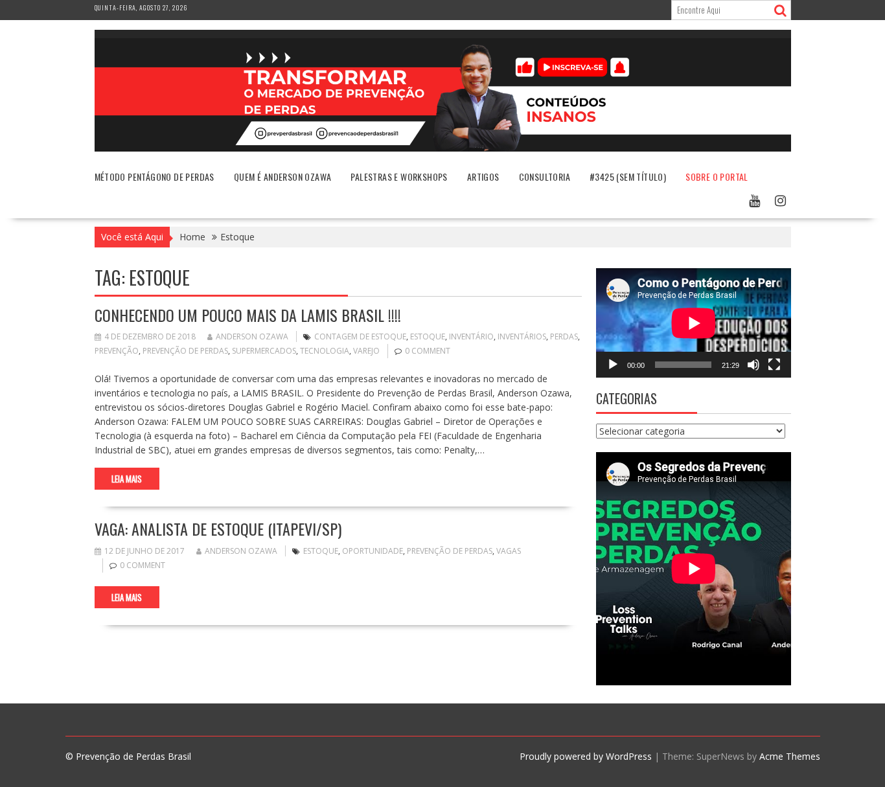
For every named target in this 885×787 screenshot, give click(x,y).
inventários (522, 336)
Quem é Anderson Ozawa (282, 176)
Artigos (483, 176)
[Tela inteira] (774, 364)
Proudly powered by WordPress (586, 756)
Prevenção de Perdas (185, 350)
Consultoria (544, 176)
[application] (693, 323)
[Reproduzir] (612, 364)
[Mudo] (753, 364)
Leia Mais (126, 478)
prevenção (117, 350)
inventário (471, 336)
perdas (564, 336)
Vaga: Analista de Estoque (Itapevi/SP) (218, 528)
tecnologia (324, 350)
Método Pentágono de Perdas (154, 176)
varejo (366, 350)
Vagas (508, 550)
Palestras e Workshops (399, 176)
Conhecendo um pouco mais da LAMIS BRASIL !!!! (248, 314)
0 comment (427, 350)
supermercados (264, 350)
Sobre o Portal (716, 176)
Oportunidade (372, 550)
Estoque (427, 336)
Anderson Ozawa (252, 336)
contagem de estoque (360, 336)
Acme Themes (789, 756)
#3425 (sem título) (628, 176)
